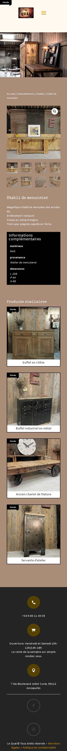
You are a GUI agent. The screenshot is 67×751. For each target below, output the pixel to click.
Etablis (40, 94)
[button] (54, 111)
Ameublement (25, 94)
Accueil (11, 94)
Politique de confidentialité (39, 748)
